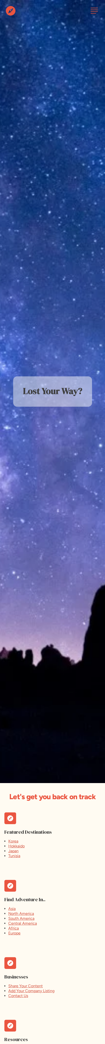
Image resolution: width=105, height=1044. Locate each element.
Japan (13, 851)
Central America (22, 923)
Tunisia (14, 855)
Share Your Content (25, 986)
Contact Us (18, 995)
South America (21, 918)
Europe (14, 933)
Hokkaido (16, 846)
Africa (13, 928)
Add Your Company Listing (31, 990)
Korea (13, 841)
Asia (12, 908)
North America (21, 913)
